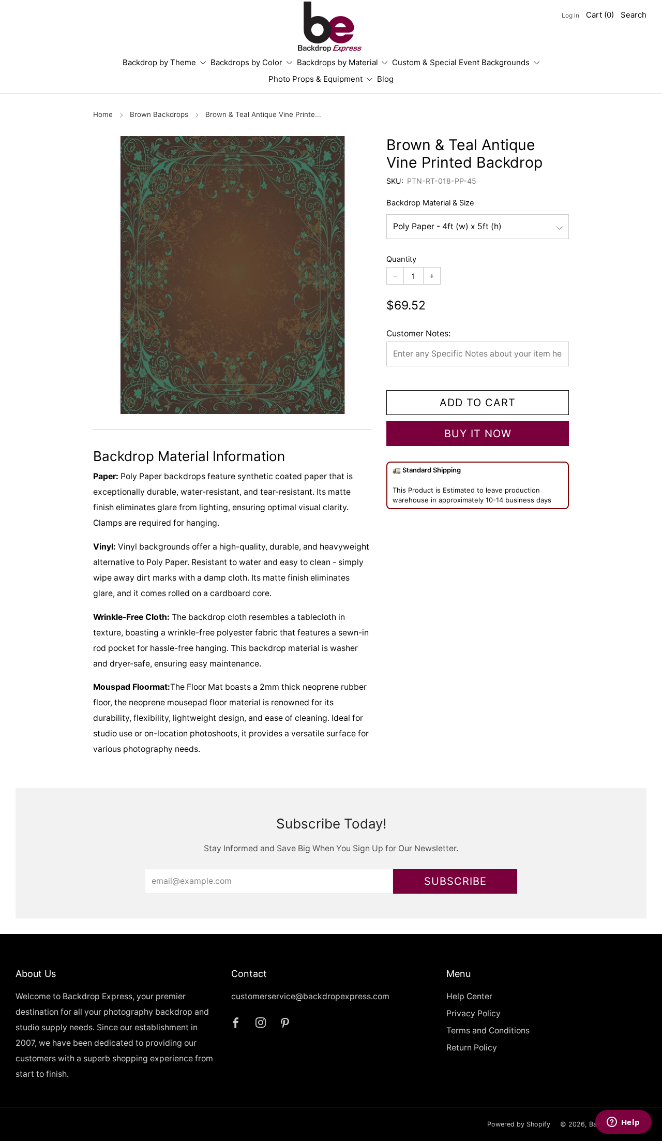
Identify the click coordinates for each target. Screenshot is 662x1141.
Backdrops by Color (246, 62)
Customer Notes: (418, 333)
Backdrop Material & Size (430, 203)
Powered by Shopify (518, 1124)
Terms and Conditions (488, 1030)
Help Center (469, 996)
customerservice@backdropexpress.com (310, 996)
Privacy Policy (473, 1013)
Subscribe (455, 881)
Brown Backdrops (159, 114)
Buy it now (477, 433)
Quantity (401, 259)
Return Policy (471, 1048)
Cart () (600, 15)
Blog (385, 79)
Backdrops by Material (337, 62)
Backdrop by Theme (159, 62)
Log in (570, 15)
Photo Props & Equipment (315, 79)
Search (633, 15)
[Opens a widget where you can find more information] (623, 1123)
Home (103, 114)
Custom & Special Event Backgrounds (461, 62)
